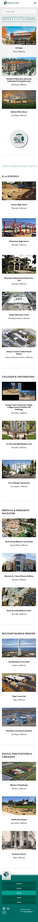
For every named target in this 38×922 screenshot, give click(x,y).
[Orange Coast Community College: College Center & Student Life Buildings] (19, 391)
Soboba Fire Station (19, 819)
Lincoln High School (19, 204)
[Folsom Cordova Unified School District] (19, 337)
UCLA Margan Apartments (19, 482)
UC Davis (19, 48)
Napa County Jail (19, 696)
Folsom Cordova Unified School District (19, 352)
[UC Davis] (19, 35)
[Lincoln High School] (19, 190)
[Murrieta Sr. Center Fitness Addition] (19, 562)
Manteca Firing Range (19, 785)
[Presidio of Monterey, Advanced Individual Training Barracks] (19, 66)
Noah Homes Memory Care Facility (19, 541)
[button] (35, 3)
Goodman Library (19, 854)
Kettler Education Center (19, 314)
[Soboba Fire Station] (19, 805)
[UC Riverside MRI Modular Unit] (19, 430)
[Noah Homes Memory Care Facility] (19, 527)
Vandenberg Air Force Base (19, 661)
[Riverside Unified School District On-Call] (19, 264)
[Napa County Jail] (19, 682)
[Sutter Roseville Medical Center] (19, 596)
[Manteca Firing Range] (19, 771)
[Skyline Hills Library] (19, 99)
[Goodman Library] (19, 840)
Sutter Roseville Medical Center (19, 610)
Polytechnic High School (19, 241)
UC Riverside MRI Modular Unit (19, 444)
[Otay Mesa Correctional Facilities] (19, 717)
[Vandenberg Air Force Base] (19, 647)
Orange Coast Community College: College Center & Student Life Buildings (19, 407)
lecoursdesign (28, 911)
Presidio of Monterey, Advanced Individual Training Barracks (18, 79)
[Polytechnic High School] (19, 227)
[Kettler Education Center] (19, 300)
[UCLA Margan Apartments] (19, 469)
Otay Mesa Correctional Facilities (19, 730)
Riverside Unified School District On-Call (19, 279)
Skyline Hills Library (19, 111)
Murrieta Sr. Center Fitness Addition (19, 576)
